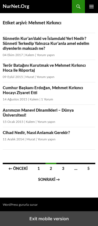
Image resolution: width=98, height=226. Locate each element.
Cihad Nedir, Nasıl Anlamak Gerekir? (36, 133)
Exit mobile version (49, 218)
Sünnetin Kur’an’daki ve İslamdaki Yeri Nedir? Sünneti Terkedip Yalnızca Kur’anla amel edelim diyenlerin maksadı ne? (46, 44)
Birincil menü (91, 6)
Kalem (29, 55)
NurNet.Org (16, 6)
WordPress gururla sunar (20, 204)
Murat (29, 77)
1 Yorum (47, 99)
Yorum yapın (46, 55)
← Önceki (17, 169)
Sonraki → (49, 180)
